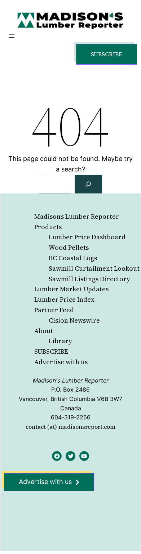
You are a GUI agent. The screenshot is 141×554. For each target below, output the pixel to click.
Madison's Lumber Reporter (71, 380)
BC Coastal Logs (73, 257)
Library (60, 340)
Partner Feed (54, 309)
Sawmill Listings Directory (89, 278)
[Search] (88, 184)
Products (48, 226)
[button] (106, 54)
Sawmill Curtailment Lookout (94, 268)
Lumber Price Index (64, 299)
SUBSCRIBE (51, 351)
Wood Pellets (69, 247)
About (43, 330)
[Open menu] (11, 36)
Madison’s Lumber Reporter (76, 216)
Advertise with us (61, 361)
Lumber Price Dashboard (87, 236)
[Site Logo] (70, 20)
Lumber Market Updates (71, 288)
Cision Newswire (74, 320)
